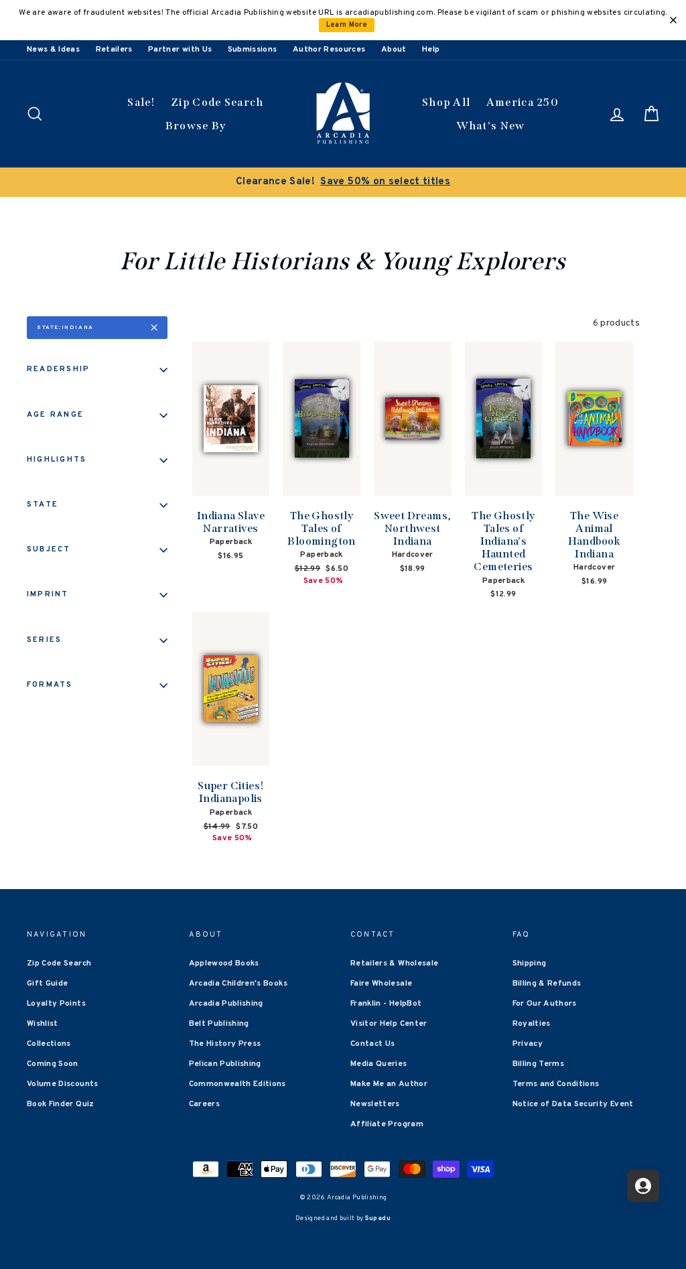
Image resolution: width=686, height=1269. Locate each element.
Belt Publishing (219, 1023)
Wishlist (42, 1023)
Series (44, 640)
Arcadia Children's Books (238, 983)
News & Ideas (53, 49)
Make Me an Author (388, 1084)
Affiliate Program (386, 1124)
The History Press (225, 1044)
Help (430, 49)
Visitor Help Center (388, 1023)
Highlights (56, 459)
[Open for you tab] (643, 1186)
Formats (50, 684)
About (394, 49)
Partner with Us (180, 49)
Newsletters (375, 1104)
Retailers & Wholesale (394, 963)
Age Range (55, 414)
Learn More (347, 25)
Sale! (141, 102)
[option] (343, 182)
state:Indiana (65, 327)
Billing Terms (538, 1064)
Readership (58, 369)
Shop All (446, 102)
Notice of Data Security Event (573, 1104)
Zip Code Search (217, 102)
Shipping (529, 963)
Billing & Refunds (546, 983)
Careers (204, 1104)
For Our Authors (544, 1003)
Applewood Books (224, 963)
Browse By (195, 125)
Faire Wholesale (381, 983)
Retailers (114, 49)
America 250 (522, 102)
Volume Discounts (62, 1084)
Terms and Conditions (556, 1084)
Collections (49, 1044)
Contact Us (372, 1044)
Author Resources (329, 49)
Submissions (252, 49)
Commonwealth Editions (237, 1084)
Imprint (48, 594)
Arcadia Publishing (226, 1003)
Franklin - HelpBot (385, 1003)
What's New (490, 125)
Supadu (378, 1218)
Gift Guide (47, 983)
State (42, 504)
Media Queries (378, 1064)
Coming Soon (52, 1064)
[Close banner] (673, 20)
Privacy (527, 1044)
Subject (49, 549)
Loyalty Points (56, 1003)
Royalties (531, 1023)
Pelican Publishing (225, 1064)
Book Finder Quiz (60, 1104)
